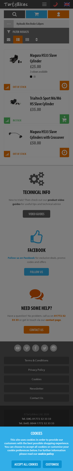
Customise (52, 464)
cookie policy (46, 454)
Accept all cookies (26, 464)
